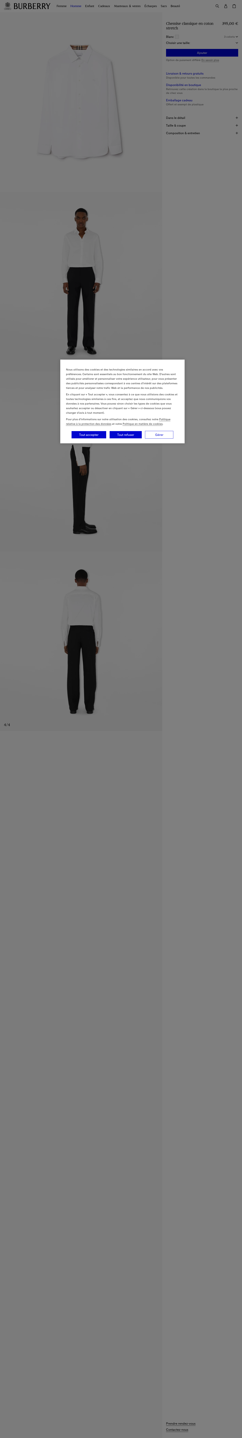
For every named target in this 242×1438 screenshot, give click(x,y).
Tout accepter (89, 434)
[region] (122, 401)
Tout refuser (125, 434)
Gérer (159, 434)
